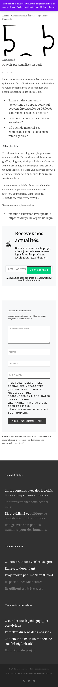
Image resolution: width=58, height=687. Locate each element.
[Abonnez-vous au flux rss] (24, 681)
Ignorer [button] (52, 7)
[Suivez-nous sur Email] (34, 681)
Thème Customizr (44, 673)
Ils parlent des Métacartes (23, 582)
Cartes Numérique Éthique (22, 16)
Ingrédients (42, 16)
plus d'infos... (42, 7)
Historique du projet (20, 650)
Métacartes (22, 669)
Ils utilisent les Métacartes (24, 588)
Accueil (5, 16)
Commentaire (19, 328)
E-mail (14, 363)
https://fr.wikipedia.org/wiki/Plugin (31, 218)
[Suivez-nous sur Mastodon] (29, 681)
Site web (15, 375)
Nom (12, 352)
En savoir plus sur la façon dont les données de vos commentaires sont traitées (26, 439)
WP (18, 673)
